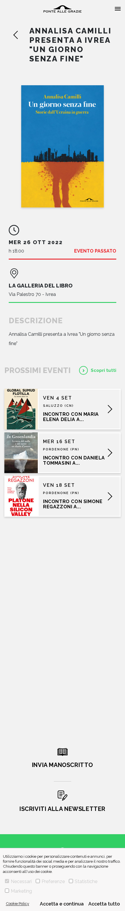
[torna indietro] (21, 35)
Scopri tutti (103, 370)
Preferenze (53, 881)
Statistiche (86, 881)
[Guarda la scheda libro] (62, 146)
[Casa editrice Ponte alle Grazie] (62, 9)
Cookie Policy (17, 903)
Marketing (21, 891)
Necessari (21, 881)
